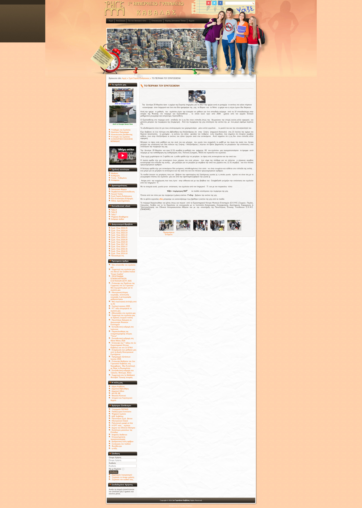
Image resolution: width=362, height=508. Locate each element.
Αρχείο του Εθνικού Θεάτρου (123, 428)
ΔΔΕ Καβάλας (117, 416)
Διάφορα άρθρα (117, 219)
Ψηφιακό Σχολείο (119, 414)
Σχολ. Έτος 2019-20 (119, 240)
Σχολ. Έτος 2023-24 (119, 230)
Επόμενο (168, 234)
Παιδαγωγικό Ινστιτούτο (121, 412)
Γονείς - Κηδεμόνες (119, 178)
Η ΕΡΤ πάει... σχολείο (121, 425)
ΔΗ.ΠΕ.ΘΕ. (116, 393)
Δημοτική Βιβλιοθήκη (120, 389)
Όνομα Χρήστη (115, 457)
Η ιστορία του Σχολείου (120, 137)
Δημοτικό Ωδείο (118, 391)
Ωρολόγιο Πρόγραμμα (120, 132)
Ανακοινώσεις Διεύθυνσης (121, 134)
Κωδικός (112, 463)
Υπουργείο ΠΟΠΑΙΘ (120, 409)
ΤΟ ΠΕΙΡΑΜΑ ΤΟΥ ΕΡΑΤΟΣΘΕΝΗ (162, 86)
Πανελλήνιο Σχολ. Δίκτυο (122, 419)
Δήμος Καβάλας (118, 386)
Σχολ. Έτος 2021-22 (119, 235)
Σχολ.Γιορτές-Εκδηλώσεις (121, 196)
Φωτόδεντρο (117, 446)
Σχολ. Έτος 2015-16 (119, 249)
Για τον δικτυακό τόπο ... (138, 21)
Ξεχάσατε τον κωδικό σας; (122, 479)
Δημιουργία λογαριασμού (122, 475)
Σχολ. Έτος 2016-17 (119, 246)
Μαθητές (114, 173)
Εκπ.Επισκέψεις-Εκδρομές (122, 199)
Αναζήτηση (120, 21)
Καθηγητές (115, 176)
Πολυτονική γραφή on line (122, 423)
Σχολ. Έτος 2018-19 (119, 242)
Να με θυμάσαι (115, 469)
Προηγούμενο (168, 232)
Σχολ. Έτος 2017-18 (119, 244)
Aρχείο (191, 21)
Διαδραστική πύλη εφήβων (122, 441)
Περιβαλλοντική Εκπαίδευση (122, 192)
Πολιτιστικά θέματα (119, 189)
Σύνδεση (113, 472)
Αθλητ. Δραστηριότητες (120, 201)
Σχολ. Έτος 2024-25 (119, 228)
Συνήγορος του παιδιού (121, 444)
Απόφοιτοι (115, 180)
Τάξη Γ (114, 214)
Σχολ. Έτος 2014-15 (119, 251)
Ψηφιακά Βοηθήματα (119, 217)
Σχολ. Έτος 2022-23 (119, 233)
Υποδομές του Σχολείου (121, 130)
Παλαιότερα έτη (117, 256)
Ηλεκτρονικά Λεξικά (120, 421)
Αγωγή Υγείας (117, 194)
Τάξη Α (114, 210)
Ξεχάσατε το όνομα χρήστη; (123, 477)
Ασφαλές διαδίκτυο (119, 435)
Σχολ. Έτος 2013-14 (119, 253)
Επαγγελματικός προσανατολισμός (118, 438)
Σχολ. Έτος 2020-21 (119, 237)
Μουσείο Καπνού (119, 396)
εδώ (161, 199)
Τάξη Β (114, 212)
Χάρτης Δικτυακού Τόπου (175, 21)
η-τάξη (114, 448)
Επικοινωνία (157, 21)
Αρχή (111, 21)
